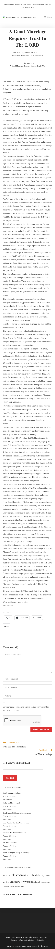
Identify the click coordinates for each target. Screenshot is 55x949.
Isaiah (36, 875)
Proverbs (26, 881)
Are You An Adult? (10, 842)
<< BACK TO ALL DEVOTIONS (17, 894)
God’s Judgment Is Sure (12, 793)
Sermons (14, 940)
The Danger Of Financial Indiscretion (17, 813)
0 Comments (7, 799)
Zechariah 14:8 (7, 886)
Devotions (24, 55)
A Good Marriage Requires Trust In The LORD (27, 66)
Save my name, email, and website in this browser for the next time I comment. (26, 708)
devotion (19, 875)
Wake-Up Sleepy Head (11, 803)
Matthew (14, 881)
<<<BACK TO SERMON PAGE (17, 762)
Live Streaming (17, 937)
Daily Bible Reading (31, 937)
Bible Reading (7, 876)
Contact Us (40, 940)
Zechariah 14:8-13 (18, 886)
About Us (22, 940)
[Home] (21, 63)
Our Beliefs (30, 940)
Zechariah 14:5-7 (46, 882)
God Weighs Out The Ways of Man (16, 822)
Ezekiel (29, 876)
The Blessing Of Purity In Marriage (16, 852)
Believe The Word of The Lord (14, 832)
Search (10, 778)
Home (8, 937)
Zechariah (36, 882)
